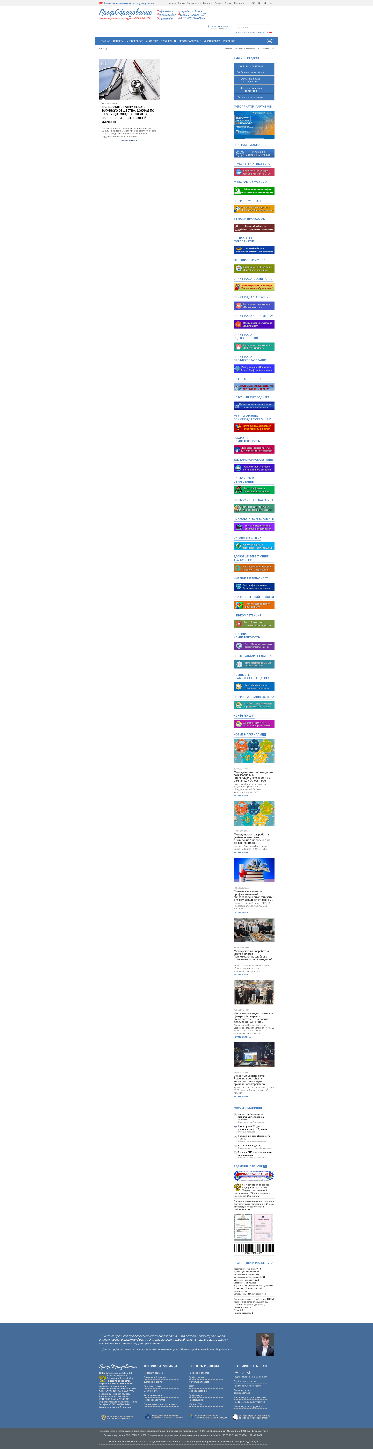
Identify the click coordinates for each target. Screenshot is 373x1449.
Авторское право (153, 1395)
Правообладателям (154, 1399)
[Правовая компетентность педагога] (254, 645)
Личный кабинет (219, 26)
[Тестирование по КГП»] (254, 686)
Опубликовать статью (245, 1381)
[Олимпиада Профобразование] (254, 368)
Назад (104, 49)
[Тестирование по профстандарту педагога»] (254, 664)
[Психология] (254, 526)
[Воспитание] (254, 286)
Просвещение (196, 1399)
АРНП (191, 1386)
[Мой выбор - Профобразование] (254, 227)
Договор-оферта (153, 1381)
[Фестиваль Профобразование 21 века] (254, 705)
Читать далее (128, 140)
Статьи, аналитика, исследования (250, 80)
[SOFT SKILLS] (254, 427)
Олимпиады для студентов (248, 1406)
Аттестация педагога (250, 1145)
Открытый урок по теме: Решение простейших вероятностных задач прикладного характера (249, 1080)
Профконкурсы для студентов (249, 1401)
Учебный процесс (246, 1131)
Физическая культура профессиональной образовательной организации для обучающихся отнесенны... (254, 895)
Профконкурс (196, 1395)
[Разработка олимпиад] (254, 268)
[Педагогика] (254, 324)
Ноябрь (266, 49)
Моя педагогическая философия (251, 89)
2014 (259, 49)
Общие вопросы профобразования (255, 1148)
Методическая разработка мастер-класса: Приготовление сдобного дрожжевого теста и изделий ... (253, 956)
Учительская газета (199, 1381)
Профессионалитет (199, 1372)
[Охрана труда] (254, 545)
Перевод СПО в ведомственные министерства (255, 1153)
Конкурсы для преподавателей (250, 1397)
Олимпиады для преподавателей (242, 1391)
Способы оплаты (153, 1386)
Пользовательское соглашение (160, 1404)
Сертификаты (151, 1390)
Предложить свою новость (248, 1385)
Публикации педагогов (250, 65)
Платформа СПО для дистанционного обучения (252, 1127)
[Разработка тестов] (254, 386)
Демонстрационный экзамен (252, 1141)
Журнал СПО (195, 1404)
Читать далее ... (242, 795)
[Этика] (254, 508)
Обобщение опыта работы (250, 72)
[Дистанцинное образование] (254, 449)
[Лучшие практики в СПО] (254, 171)
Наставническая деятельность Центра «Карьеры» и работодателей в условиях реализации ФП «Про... (253, 1017)
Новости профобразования (251, 1122)
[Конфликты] (254, 489)
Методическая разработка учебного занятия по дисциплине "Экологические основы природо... (252, 838)
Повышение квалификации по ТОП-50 (254, 1137)
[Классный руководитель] (254, 405)
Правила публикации (155, 1377)
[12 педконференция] (254, 723)
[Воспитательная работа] (254, 249)
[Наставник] (254, 190)
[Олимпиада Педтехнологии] (254, 346)
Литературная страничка (251, 97)
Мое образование (198, 1390)
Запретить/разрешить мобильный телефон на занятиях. (251, 1116)
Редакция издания (153, 1372)
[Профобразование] (254, 153)
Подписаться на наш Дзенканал (250, 1376)
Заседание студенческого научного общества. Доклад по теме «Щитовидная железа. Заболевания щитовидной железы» (128, 114)
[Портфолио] (254, 623)
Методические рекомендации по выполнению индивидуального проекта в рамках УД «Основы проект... (253, 776)
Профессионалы (197, 1377)
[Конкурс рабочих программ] (254, 208)
